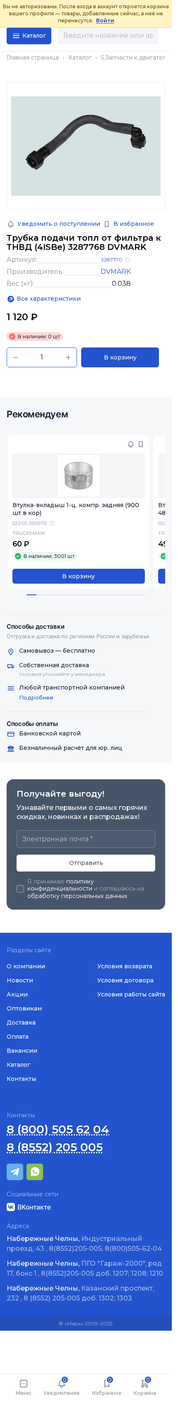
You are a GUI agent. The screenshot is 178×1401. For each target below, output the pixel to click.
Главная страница (33, 57)
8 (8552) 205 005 (55, 1147)
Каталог (79, 57)
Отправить (86, 863)
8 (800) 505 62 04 (58, 1129)
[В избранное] (141, 444)
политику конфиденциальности (60, 885)
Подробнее (36, 697)
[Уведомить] (131, 444)
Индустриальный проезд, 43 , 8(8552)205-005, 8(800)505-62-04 (84, 1244)
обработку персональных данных (77, 896)
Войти (105, 20)
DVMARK (116, 271)
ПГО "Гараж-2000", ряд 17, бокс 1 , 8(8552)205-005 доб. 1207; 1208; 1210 (85, 1268)
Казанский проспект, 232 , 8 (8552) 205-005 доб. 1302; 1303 (80, 1293)
